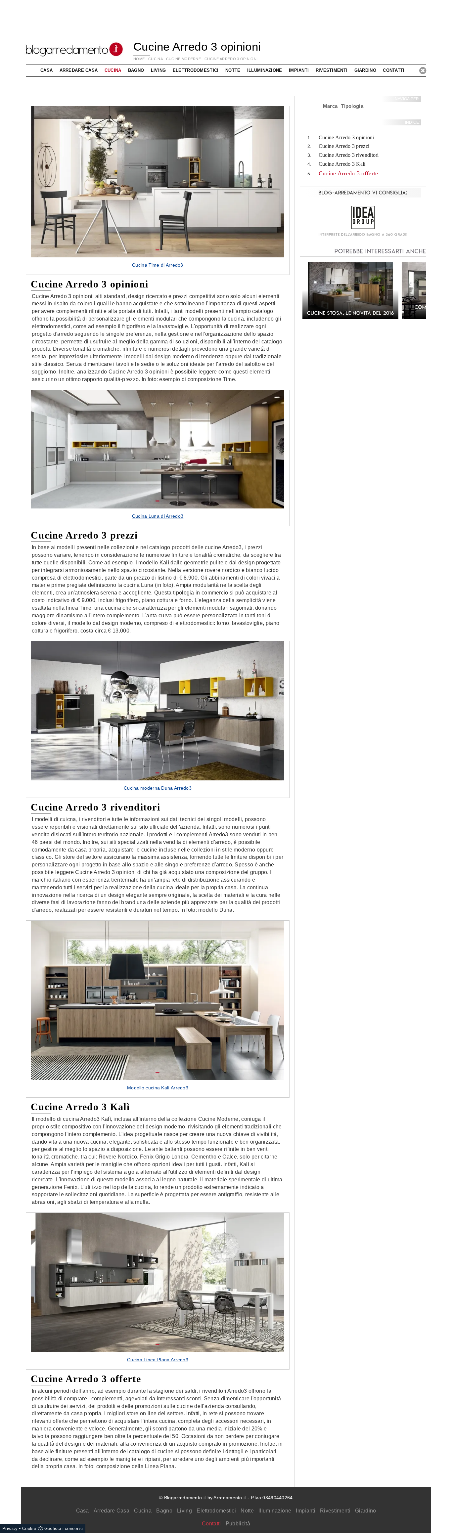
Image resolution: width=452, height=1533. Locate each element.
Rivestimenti (335, 1510)
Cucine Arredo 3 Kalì (342, 164)
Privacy (10, 1528)
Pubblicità (238, 1523)
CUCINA (155, 59)
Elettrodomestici (216, 1510)
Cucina (143, 1510)
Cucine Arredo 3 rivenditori (349, 155)
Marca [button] (330, 106)
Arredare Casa (111, 1510)
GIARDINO (365, 70)
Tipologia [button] (352, 106)
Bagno (164, 1510)
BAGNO (136, 70)
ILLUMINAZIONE (264, 70)
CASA (46, 70)
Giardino (365, 1510)
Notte (247, 1510)
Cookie (29, 1528)
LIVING (158, 70)
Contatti (393, 70)
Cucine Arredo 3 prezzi (344, 146)
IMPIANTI (299, 70)
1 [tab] (157, 250)
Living (184, 1510)
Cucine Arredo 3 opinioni (230, 59)
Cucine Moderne (183, 59)
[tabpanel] (157, 190)
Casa (82, 1510)
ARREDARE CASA (79, 70)
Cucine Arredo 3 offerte (348, 173)
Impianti (305, 1510)
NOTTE (233, 70)
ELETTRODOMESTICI (196, 70)
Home (139, 59)
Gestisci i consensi (63, 1528)
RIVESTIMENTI (332, 70)
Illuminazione (274, 1510)
